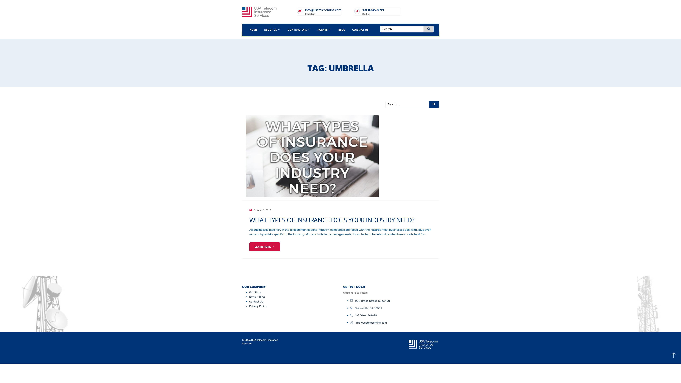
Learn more (263, 246)
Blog (341, 29)
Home (253, 29)
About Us (270, 29)
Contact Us (360, 29)
